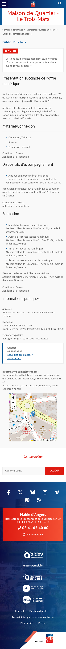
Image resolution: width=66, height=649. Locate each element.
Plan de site (26, 623)
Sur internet (14, 358)
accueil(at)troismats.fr (20, 354)
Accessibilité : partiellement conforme (33, 617)
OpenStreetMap (49, 440)
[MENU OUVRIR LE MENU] (4, 4)
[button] (33, 414)
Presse (42, 623)
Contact (19, 611)
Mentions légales (38, 611)
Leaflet (36, 440)
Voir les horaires (34, 534)
